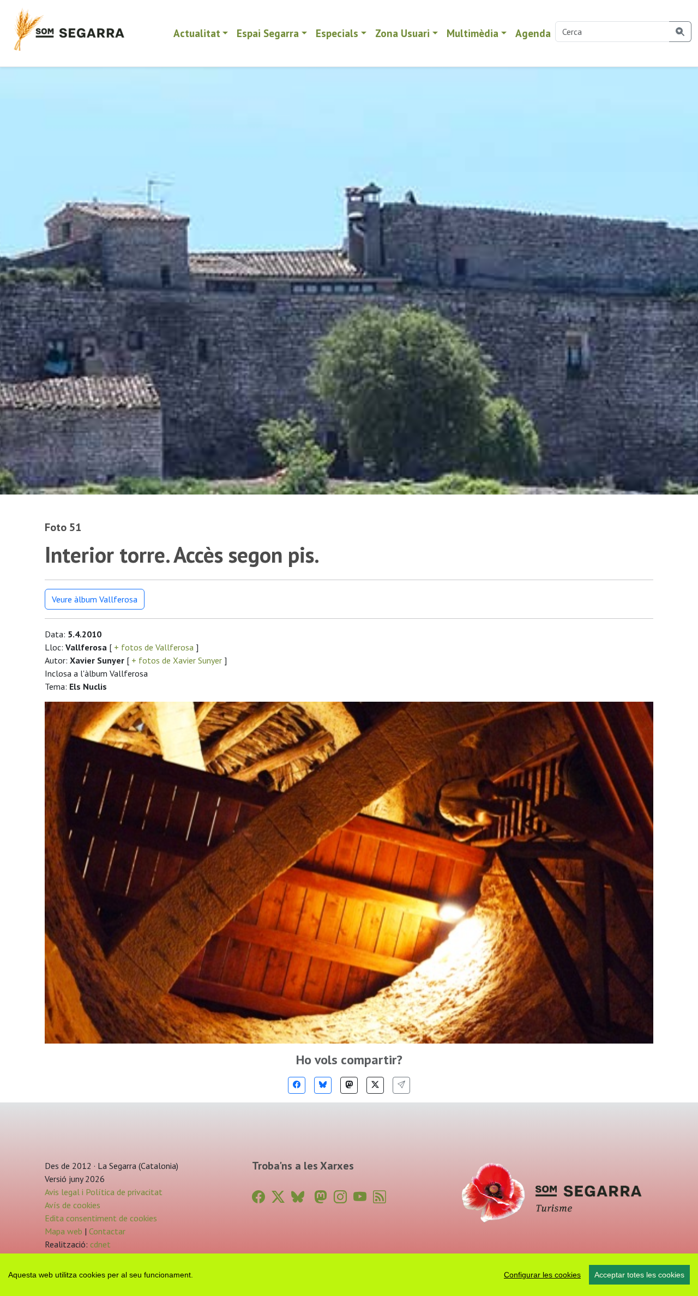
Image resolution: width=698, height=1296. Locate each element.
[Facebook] (296, 1085)
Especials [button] (337, 33)
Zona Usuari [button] (402, 33)
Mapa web (63, 1231)
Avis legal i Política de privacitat (104, 1191)
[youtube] (359, 1197)
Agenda (533, 33)
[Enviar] (401, 1085)
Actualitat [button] (196, 33)
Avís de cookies (72, 1204)
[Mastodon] (349, 1085)
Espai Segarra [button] (268, 33)
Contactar (107, 1231)
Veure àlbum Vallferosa (94, 599)
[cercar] (680, 31)
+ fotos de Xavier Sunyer (176, 660)
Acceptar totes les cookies (639, 1274)
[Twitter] (375, 1085)
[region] (349, 1274)
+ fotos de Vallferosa (154, 647)
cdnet (99, 1244)
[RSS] (379, 1197)
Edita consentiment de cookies (101, 1218)
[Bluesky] (323, 1085)
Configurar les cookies (542, 1274)
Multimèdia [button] (472, 33)
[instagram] (340, 1197)
